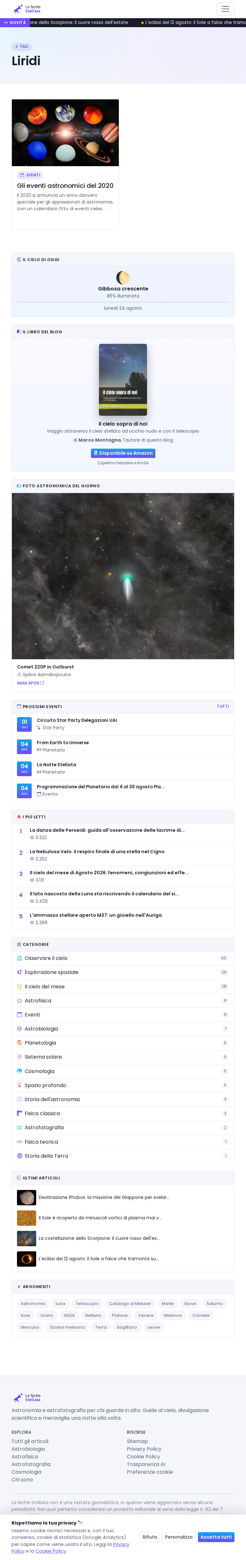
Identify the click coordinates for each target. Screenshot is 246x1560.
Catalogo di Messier (130, 1303)
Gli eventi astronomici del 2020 (65, 185)
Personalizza (179, 1537)
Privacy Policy (144, 1449)
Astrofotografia (31, 1464)
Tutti (223, 706)
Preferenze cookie (150, 1472)
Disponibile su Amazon (126, 453)
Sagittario (127, 1327)
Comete (201, 1315)
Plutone (120, 1315)
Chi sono (22, 1479)
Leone (154, 1327)
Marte (168, 1303)
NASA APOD (28, 683)
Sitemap (137, 1441)
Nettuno (93, 1315)
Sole (25, 1315)
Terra (101, 1327)
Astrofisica (25, 1456)
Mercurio (30, 1327)
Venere (146, 1315)
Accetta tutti (216, 1537)
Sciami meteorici (67, 1327)
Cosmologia (26, 1472)
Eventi (32, 175)
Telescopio (87, 1303)
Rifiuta (150, 1537)
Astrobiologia (28, 1449)
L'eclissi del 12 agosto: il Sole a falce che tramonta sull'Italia (170, 22)
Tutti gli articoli (30, 1441)
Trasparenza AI (146, 1464)
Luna (60, 1303)
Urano (47, 1315)
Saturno (215, 1303)
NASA (69, 1315)
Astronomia (33, 1303)
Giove (190, 1303)
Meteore (173, 1315)
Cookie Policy (143, 1456)
